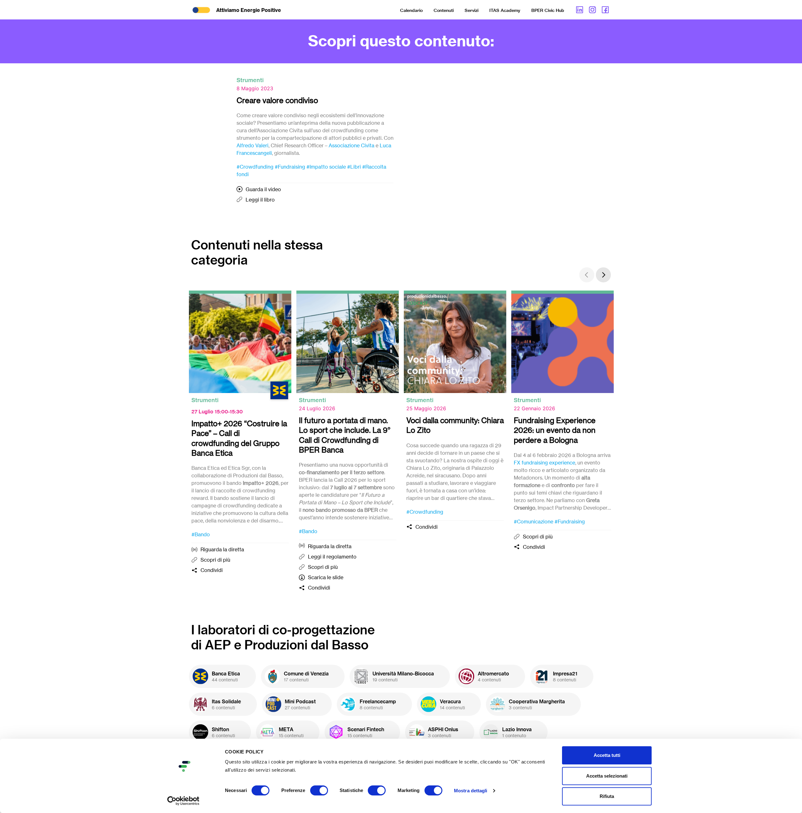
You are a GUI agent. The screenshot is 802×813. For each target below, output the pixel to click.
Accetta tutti (607, 755)
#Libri (354, 167)
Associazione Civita (351, 145)
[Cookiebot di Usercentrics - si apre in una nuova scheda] (183, 800)
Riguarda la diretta (222, 549)
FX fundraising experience (544, 462)
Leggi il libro (260, 200)
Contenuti (444, 10)
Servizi (471, 10)
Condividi (211, 570)
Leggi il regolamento (332, 556)
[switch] (319, 790)
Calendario (411, 10)
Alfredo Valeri (252, 145)
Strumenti (250, 80)
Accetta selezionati (607, 776)
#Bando (200, 534)
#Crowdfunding (255, 167)
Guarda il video (263, 189)
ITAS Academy (504, 10)
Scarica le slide (325, 577)
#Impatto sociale (326, 167)
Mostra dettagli (470, 790)
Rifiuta (607, 796)
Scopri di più (215, 560)
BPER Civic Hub (547, 10)
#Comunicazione (533, 521)
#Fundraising (290, 167)
